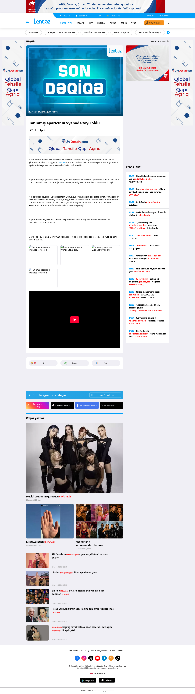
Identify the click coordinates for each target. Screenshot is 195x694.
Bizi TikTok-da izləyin (62, 405)
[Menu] (27, 21)
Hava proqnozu (121, 32)
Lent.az (61, 162)
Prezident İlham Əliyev (150, 32)
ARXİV (93, 650)
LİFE (91, 23)
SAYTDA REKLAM (76, 650)
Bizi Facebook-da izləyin (88, 405)
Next (168, 32)
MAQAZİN (81, 23)
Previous (27, 32)
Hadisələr (33, 32)
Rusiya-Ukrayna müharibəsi (61, 32)
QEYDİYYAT (164, 15)
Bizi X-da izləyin (109, 405)
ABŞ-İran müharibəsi (94, 32)
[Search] (168, 22)
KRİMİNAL (101, 23)
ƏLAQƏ (87, 650)
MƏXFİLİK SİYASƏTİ (117, 650)
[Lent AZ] (42, 21)
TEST (133, 23)
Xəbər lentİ (66, 23)
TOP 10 (124, 23)
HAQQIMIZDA (102, 650)
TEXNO (113, 23)
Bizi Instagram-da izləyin (39, 405)
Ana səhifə (155, 41)
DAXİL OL (150, 15)
